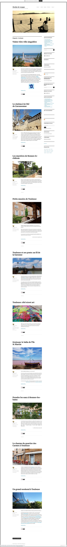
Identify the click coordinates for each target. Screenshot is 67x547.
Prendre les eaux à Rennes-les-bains (27, 398)
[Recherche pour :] (48, 87)
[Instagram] (47, 93)
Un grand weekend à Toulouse (26, 489)
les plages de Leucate (31, 516)
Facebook (46, 59)
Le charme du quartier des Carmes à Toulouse (24, 444)
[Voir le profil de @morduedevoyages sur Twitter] (46, 55)
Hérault (15, 72)
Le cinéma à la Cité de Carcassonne (21, 105)
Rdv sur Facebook (48, 110)
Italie (49, 150)
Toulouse (18, 279)
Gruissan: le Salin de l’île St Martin (24, 343)
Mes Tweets (45, 143)
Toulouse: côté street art (23, 302)
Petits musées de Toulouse (25, 199)
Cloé (26, 324)
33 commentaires (15, 281)
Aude (13, 136)
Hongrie (45, 150)
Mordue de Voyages (15, 70)
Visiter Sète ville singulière (25, 42)
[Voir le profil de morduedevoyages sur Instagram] (47, 55)
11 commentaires (14, 472)
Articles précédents (17, 538)
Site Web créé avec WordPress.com (21, 543)
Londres (52, 150)
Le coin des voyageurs (38, 517)
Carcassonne (38, 515)
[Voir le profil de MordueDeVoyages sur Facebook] (44, 55)
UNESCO (51, 152)
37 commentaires (15, 376)
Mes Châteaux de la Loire (47, 106)
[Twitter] (46, 93)
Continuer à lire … (23, 90)
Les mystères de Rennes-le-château (25, 157)
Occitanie (17, 72)
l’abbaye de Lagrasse (26, 517)
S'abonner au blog (48, 123)
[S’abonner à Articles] (44, 119)
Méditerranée (48, 151)
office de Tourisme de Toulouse (31, 522)
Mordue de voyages (19, 7)
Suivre (45, 127)
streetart (18, 328)
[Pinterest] (49, 93)
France (13, 72)
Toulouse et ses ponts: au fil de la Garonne (26, 253)
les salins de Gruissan (37, 516)
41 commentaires (15, 426)
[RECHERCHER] (53, 50)
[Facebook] (44, 93)
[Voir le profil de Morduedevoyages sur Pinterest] (49, 55)
